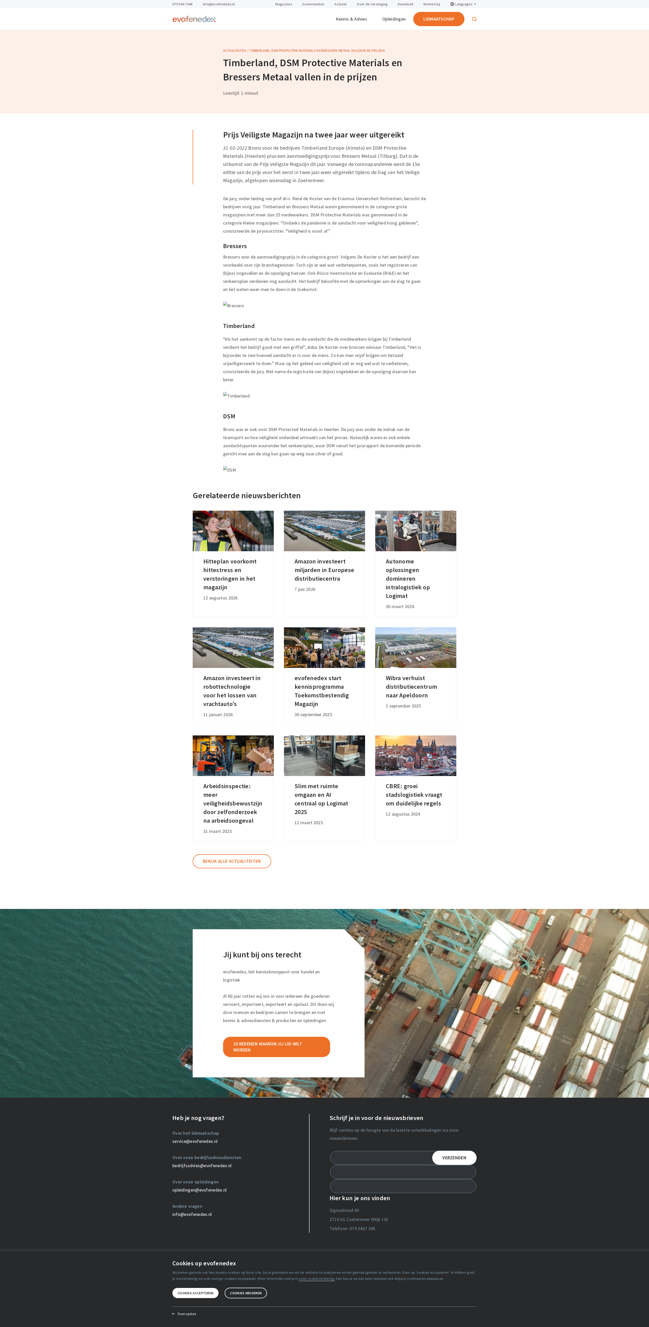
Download (405, 4)
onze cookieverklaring (316, 1278)
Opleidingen (394, 19)
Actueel (340, 4)
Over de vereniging (372, 4)
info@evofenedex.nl (219, 4)
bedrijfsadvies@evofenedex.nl (201, 1165)
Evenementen (313, 4)
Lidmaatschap (438, 19)
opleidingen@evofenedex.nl (199, 1190)
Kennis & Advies (351, 19)
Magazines (283, 4)
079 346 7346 (182, 4)
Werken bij (431, 4)
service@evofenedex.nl (195, 1141)
